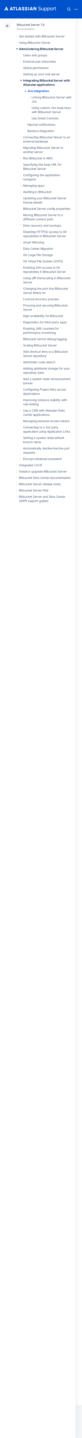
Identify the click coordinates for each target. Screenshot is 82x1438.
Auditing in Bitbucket (37, 192)
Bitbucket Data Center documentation (45, 477)
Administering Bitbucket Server (41, 49)
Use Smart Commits (45, 118)
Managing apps (33, 185)
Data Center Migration (38, 248)
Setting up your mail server (41, 74)
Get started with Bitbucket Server (42, 36)
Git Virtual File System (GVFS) (43, 261)
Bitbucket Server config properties (46, 208)
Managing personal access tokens (46, 421)
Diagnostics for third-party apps (45, 322)
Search (69, 9)
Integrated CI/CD (30, 465)
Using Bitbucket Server (34, 42)
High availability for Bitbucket (43, 316)
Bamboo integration (40, 131)
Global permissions (36, 68)
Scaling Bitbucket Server (40, 345)
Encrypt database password (42, 459)
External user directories (39, 61)
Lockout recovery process (41, 299)
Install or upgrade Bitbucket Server (43, 471)
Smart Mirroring (33, 242)
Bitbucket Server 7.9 (31, 24)
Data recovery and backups (42, 225)
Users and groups (35, 55)
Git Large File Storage (38, 255)
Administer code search (39, 362)
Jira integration (38, 91)
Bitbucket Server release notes (40, 484)
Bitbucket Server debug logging (45, 339)
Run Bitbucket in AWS (38, 158)
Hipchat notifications (41, 124)
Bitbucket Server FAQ (33, 490)
